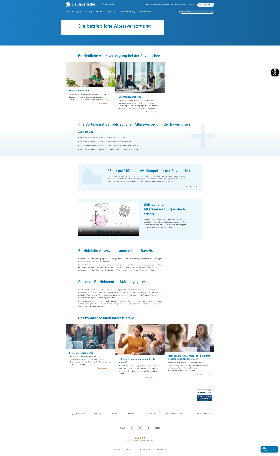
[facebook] (149, 428)
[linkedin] (122, 428)
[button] (109, 4)
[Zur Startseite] (80, 5)
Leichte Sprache (160, 449)
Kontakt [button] (182, 5)
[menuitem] (157, 5)
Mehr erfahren (188, 186)
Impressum (118, 449)
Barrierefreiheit (144, 449)
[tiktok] (140, 428)
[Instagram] (131, 428)
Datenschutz (131, 449)
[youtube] (157, 428)
